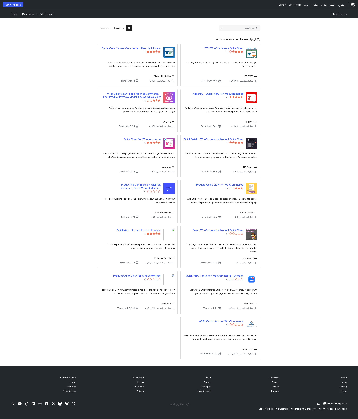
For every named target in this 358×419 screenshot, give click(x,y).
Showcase (274, 377)
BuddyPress (69, 391)
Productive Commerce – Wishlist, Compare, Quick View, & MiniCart (141, 186)
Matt (73, 382)
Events (140, 382)
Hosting (343, 386)
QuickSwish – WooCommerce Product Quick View (213, 139)
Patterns (275, 391)
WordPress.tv (204, 391)
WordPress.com (67, 377)
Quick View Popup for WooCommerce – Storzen (214, 275)
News (344, 382)
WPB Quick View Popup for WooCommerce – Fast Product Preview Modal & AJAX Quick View (132, 95)
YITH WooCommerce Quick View (223, 48)
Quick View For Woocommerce (142, 139)
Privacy (343, 391)
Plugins (276, 386)
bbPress (71, 386)
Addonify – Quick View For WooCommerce (217, 93)
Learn (208, 377)
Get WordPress (13, 5)
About (344, 377)
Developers (206, 386)
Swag (140, 391)
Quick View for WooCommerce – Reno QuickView (131, 48)
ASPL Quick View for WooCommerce (221, 321)
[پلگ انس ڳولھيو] (222, 28)
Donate (139, 386)
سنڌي (318, 404)
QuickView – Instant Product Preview (139, 230)
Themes (275, 382)
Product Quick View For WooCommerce (137, 275)
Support (207, 382)
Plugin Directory (339, 14)
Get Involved (138, 377)
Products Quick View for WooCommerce (219, 184)
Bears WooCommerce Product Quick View (218, 230)
